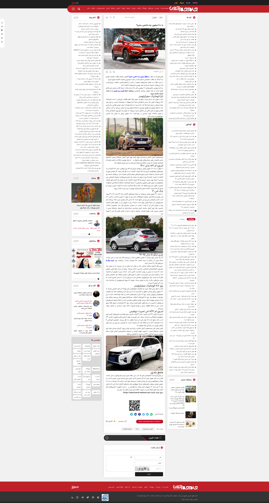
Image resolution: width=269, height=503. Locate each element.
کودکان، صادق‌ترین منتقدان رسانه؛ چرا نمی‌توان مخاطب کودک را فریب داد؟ (177, 389)
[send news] (110, 17)
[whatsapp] (151, 414)
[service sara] (188, 3)
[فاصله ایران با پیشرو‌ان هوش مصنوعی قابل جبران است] (96, 329)
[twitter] (2, 31)
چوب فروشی (96, 346)
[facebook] (139, 414)
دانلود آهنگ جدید (87, 357)
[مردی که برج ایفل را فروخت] (190, 414)
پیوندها (152, 487)
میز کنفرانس (77, 397)
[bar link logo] (75, 3)
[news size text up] (107, 72)
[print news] (107, 17)
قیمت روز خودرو (147, 429)
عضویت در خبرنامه (137, 487)
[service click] (176, 3)
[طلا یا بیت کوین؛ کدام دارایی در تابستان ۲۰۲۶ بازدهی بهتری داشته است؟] (190, 424)
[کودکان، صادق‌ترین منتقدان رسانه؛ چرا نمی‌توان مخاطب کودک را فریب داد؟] (190, 389)
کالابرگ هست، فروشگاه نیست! (176, 408)
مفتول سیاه (97, 384)
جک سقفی (96, 392)
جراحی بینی (77, 346)
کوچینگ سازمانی (88, 385)
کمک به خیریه (97, 378)
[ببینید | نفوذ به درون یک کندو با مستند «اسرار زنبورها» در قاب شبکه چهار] (86, 193)
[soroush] (131, 414)
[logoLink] (183, 9)
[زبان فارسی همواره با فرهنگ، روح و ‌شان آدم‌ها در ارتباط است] (96, 294)
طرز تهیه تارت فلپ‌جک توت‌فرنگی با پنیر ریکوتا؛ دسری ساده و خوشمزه (181, 211)
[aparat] (2, 34)
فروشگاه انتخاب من (87, 370)
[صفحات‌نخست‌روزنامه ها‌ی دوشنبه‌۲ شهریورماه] (86, 258)
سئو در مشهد (77, 356)
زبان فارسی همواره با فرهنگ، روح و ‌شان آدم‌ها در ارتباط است (83, 294)
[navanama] (195, 3)
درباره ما (158, 487)
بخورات (79, 351)
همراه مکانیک (127, 429)
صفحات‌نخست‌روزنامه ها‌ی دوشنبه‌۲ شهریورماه (87, 273)
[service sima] (182, 3)
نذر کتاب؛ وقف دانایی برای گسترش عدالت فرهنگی (83, 319)
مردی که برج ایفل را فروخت (177, 413)
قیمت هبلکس (78, 385)
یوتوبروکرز (87, 346)
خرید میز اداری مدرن (87, 393)
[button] (92, 234)
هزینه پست (87, 351)
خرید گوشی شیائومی (96, 352)
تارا (137, 429)
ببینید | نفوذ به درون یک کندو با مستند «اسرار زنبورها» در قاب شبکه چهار (88, 206)
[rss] (2, 42)
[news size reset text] (110, 72)
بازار (161, 17)
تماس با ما (165, 487)
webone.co (96, 369)
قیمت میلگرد (77, 392)
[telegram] (2, 27)
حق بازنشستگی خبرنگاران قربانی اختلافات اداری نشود (83, 307)
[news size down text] (114, 72)
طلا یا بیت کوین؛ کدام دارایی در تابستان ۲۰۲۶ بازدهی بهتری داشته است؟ (176, 424)
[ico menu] (74, 9)
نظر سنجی (111, 487)
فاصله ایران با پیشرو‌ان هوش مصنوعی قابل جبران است (83, 332)
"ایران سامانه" (185, 499)
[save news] (114, 17)
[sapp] (2, 38)
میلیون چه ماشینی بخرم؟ (139, 76)
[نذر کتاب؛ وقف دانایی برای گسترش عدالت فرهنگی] (96, 317)
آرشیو (146, 487)
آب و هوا (127, 487)
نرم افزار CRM (78, 362)
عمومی (154, 17)
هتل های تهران (78, 370)
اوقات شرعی (119, 487)
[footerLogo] (185, 487)
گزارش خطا (109, 421)
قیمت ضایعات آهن (77, 378)
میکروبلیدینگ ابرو (86, 378)
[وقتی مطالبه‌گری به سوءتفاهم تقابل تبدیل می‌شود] (89, 223)
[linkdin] (135, 414)
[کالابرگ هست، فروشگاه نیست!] (190, 402)
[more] (171, 380)
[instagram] (2, 23)
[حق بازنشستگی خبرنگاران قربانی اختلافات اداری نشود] (96, 304)
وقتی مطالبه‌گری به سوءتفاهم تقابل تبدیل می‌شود (75, 222)
